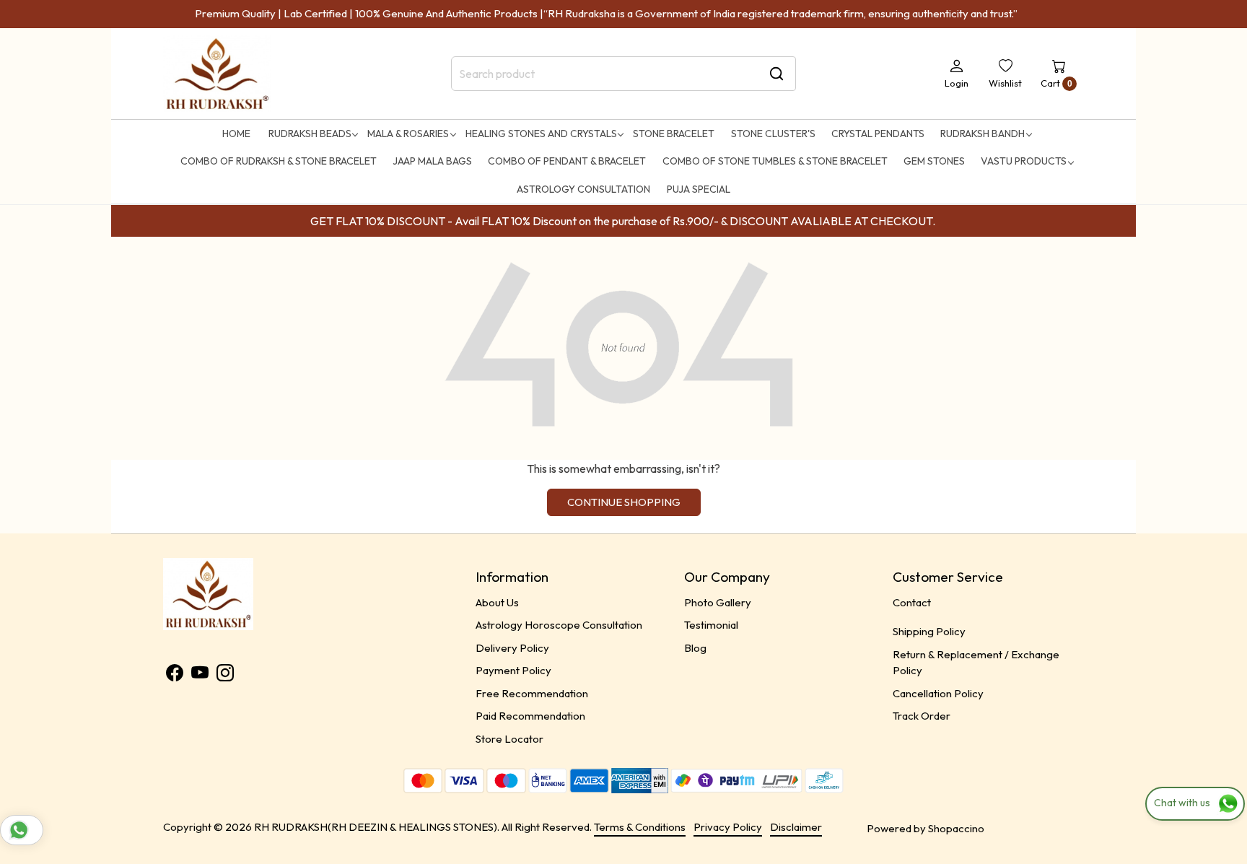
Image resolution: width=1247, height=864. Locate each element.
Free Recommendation (532, 693)
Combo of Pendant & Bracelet (567, 160)
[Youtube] (199, 675)
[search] (776, 73)
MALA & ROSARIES (408, 133)
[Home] (217, 74)
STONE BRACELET (673, 133)
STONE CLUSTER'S (773, 133)
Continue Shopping (624, 502)
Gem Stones (934, 160)
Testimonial (711, 625)
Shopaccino (956, 828)
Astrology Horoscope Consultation (559, 625)
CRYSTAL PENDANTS (877, 133)
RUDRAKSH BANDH (982, 133)
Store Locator (509, 739)
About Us (497, 602)
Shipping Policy (929, 631)
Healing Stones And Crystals (541, 133)
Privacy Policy (727, 827)
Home (236, 133)
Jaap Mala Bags (432, 160)
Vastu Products (1024, 160)
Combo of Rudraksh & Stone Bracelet (278, 160)
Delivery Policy (512, 648)
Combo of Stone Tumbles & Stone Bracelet (775, 160)
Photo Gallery (717, 602)
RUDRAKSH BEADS (309, 133)
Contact (912, 602)
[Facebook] (174, 675)
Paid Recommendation (530, 716)
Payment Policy (513, 670)
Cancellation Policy (938, 693)
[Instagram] (225, 675)
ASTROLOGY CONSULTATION (583, 189)
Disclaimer (796, 827)
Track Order (921, 716)
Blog (695, 648)
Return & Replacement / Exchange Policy (976, 662)
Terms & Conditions (640, 827)
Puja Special (698, 189)
